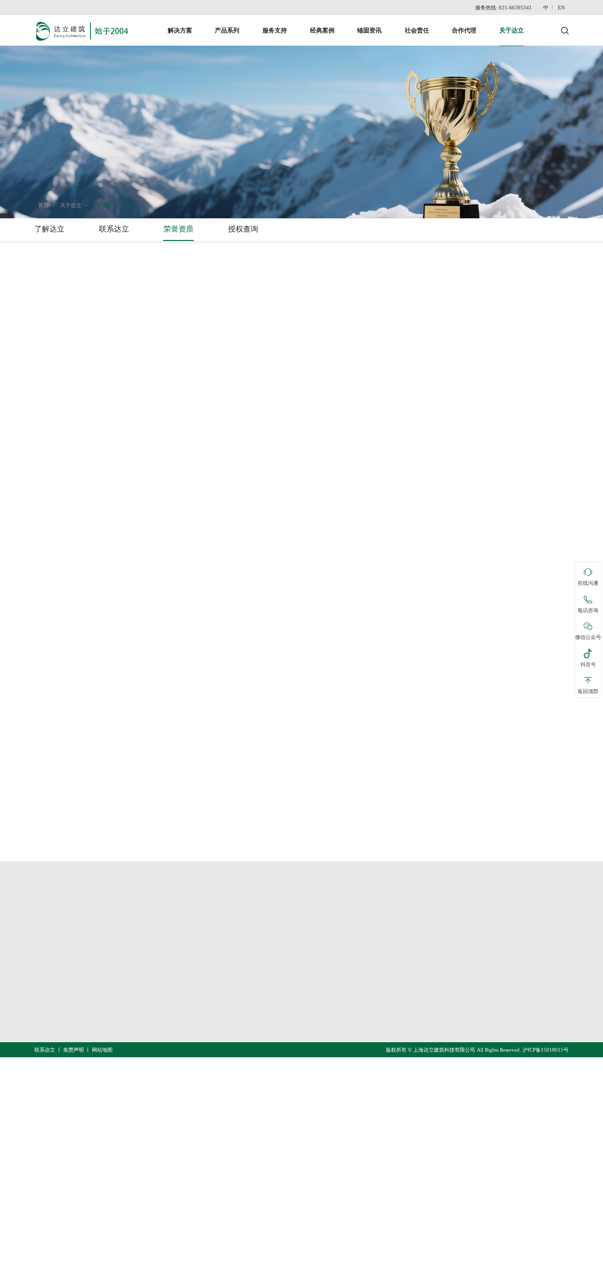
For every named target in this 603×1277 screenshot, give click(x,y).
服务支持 (274, 30)
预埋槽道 (318, 947)
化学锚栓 (318, 1002)
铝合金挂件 (321, 1038)
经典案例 (322, 30)
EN (561, 7)
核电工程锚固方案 (217, 965)
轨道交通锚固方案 (217, 947)
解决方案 (180, 30)
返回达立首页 (60, 874)
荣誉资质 (101, 205)
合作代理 (464, 30)
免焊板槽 (318, 965)
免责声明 (73, 1050)
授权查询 (243, 229)
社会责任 (417, 30)
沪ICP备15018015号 (545, 1050)
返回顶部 (588, 691)
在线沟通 (588, 583)
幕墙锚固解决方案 (217, 984)
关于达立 (511, 30)
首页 (43, 205)
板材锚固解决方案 (217, 1020)
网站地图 (102, 1050)
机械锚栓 (318, 984)
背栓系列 (318, 1020)
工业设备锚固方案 (217, 1002)
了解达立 (49, 229)
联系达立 (114, 229)
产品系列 (227, 30)
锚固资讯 (369, 30)
